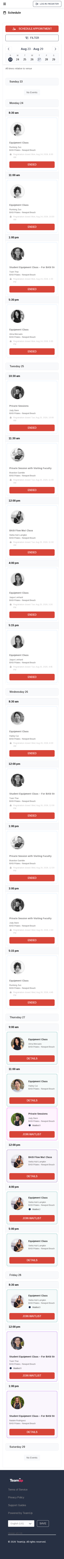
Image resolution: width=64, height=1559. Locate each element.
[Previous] (8, 49)
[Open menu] (5, 4)
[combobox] (21, 1523)
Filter (34, 37)
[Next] (55, 49)
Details (32, 1058)
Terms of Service (18, 1489)
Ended (32, 164)
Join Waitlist (32, 1134)
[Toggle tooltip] (17, 129)
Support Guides (17, 1505)
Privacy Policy (16, 1497)
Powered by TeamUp (20, 1513)
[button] (17, 129)
